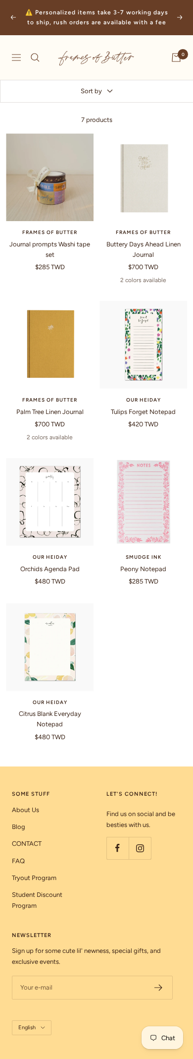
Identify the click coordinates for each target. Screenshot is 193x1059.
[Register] (158, 987)
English (27, 1027)
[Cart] (176, 57)
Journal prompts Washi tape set (49, 249)
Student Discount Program (37, 900)
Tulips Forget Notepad (143, 411)
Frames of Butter (49, 232)
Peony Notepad (143, 569)
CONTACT (27, 843)
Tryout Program (34, 878)
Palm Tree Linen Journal (50, 411)
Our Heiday (143, 400)
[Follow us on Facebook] (117, 848)
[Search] (35, 57)
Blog (18, 826)
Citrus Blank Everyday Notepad (50, 719)
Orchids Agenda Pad (50, 569)
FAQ (18, 861)
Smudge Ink (143, 557)
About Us (25, 810)
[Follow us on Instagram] (140, 848)
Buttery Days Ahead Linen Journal (143, 249)
